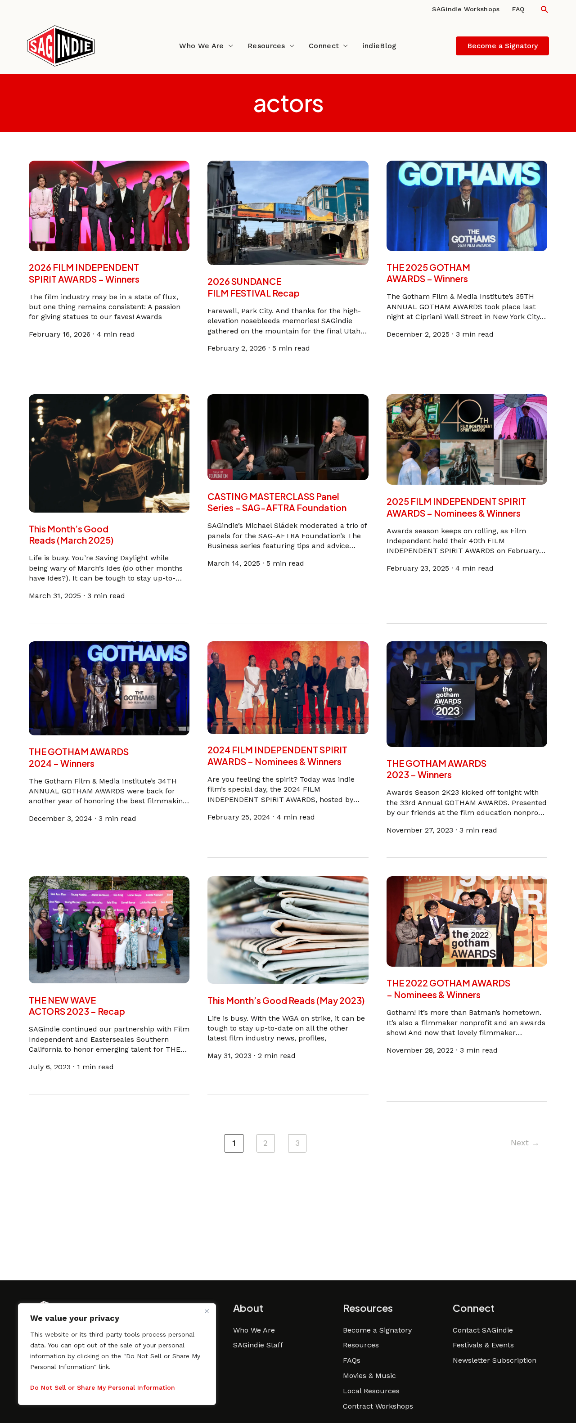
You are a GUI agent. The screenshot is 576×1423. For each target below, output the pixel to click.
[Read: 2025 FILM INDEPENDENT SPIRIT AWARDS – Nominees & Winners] (467, 439)
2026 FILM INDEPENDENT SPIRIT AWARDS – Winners (84, 273)
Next (525, 1142)
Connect (324, 45)
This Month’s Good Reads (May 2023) (285, 1000)
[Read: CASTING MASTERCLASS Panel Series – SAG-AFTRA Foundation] (288, 436)
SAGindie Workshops (466, 9)
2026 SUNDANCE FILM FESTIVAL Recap (253, 287)
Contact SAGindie (483, 1330)
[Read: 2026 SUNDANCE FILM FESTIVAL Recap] (288, 212)
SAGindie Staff (258, 1345)
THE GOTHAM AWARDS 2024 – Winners (79, 757)
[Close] (206, 1311)
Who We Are (201, 45)
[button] (544, 9)
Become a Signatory (377, 1330)
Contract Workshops (378, 1406)
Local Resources (371, 1391)
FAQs (351, 1360)
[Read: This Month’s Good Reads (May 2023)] (288, 929)
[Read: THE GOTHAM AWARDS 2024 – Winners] (109, 688)
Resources (266, 45)
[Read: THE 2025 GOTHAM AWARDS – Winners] (467, 205)
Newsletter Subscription (494, 1360)
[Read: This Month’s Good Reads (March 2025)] (109, 452)
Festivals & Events (483, 1345)
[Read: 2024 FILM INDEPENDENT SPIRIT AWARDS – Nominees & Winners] (288, 687)
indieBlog (380, 45)
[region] (117, 1354)
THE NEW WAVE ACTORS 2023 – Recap (77, 1005)
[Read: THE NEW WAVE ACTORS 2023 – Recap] (109, 929)
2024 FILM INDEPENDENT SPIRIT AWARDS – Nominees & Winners (277, 756)
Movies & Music (369, 1375)
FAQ (518, 9)
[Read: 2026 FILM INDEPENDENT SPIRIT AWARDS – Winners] (109, 205)
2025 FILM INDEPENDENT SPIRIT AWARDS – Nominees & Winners (456, 506)
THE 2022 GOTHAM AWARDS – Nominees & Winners (448, 988)
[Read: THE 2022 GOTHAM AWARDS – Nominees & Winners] (467, 920)
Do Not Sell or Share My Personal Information (102, 1387)
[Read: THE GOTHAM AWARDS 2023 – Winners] (467, 693)
